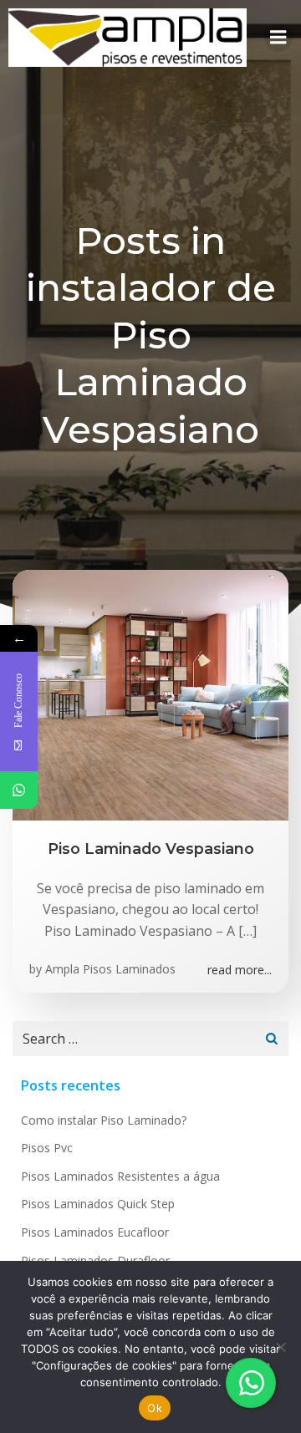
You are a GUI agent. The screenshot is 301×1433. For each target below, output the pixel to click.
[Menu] (278, 37)
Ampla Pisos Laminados (110, 969)
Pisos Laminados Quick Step (98, 1204)
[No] (280, 1347)
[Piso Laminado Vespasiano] (150, 693)
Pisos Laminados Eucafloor (95, 1232)
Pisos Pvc (47, 1148)
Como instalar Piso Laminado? (103, 1120)
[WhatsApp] (19, 790)
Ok (154, 1408)
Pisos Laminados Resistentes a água (120, 1176)
